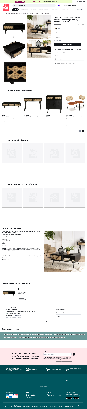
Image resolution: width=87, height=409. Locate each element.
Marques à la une (65, 9)
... (2, 13)
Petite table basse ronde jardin (57, 337)
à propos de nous (49, 377)
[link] (69, 49)
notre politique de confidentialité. (64, 361)
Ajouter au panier (67, 44)
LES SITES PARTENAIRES (70, 377)
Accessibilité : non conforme (69, 406)
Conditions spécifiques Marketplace (16, 405)
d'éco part (59, 40)
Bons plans (33, 9)
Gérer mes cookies (35, 406)
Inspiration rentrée (43, 9)
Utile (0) (46, 322)
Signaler (53, 322)
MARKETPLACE (68, 380)
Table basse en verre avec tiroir (78, 334)
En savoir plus (78, 395)
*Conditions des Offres (43, 406)
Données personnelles (26, 406)
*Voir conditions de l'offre (49, 357)
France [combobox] (81, 405)
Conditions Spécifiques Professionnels (61, 405)
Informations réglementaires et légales (46, 405)
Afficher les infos (43, 386)
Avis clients (5, 406)
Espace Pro (80, 9)
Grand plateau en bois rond (25, 337)
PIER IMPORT (56, 16)
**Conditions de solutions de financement (56, 406)
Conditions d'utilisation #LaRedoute (15, 406)
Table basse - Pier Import (24, 334)
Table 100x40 (49, 334)
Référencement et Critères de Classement (31, 405)
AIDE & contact (9, 377)
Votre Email (46, 351)
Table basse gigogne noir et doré (41, 337)
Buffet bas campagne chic (11, 337)
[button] (82, 5)
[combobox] (40, 303)
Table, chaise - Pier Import (11, 334)
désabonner (62, 359)
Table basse (7, 13)
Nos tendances (54, 9)
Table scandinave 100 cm (38, 334)
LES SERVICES (28, 377)
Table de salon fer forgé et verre (61, 334)
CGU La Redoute (71, 405)
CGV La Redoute (5, 405)
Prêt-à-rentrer (24, 9)
